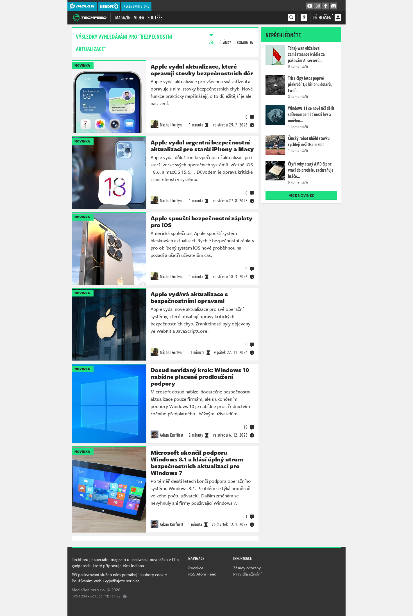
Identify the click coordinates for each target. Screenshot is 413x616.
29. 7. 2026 (230, 124)
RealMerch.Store (136, 6)
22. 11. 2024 (231, 352)
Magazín (123, 17)
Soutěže (155, 17)
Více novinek (301, 195)
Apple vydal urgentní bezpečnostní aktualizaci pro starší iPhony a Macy (202, 145)
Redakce (195, 567)
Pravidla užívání (247, 574)
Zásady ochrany (247, 567)
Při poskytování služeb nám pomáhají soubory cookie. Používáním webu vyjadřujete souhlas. (120, 577)
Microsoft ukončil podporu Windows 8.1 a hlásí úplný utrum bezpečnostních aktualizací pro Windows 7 (197, 462)
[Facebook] (325, 6)
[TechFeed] (90, 17)
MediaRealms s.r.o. (89, 589)
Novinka (82, 65)
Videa (139, 17)
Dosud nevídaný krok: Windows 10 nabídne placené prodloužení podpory (200, 376)
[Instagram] (317, 6)
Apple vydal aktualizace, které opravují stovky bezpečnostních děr (202, 69)
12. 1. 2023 (230, 524)
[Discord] (333, 6)
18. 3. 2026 (230, 276)
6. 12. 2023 (230, 435)
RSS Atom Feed (202, 574)
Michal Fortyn (171, 124)
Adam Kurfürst (171, 435)
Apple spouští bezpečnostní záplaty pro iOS (201, 221)
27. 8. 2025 (230, 200)
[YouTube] (310, 6)
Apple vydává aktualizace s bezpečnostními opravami (189, 297)
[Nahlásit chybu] (125, 596)
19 (246, 427)
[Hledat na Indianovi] (291, 17)
